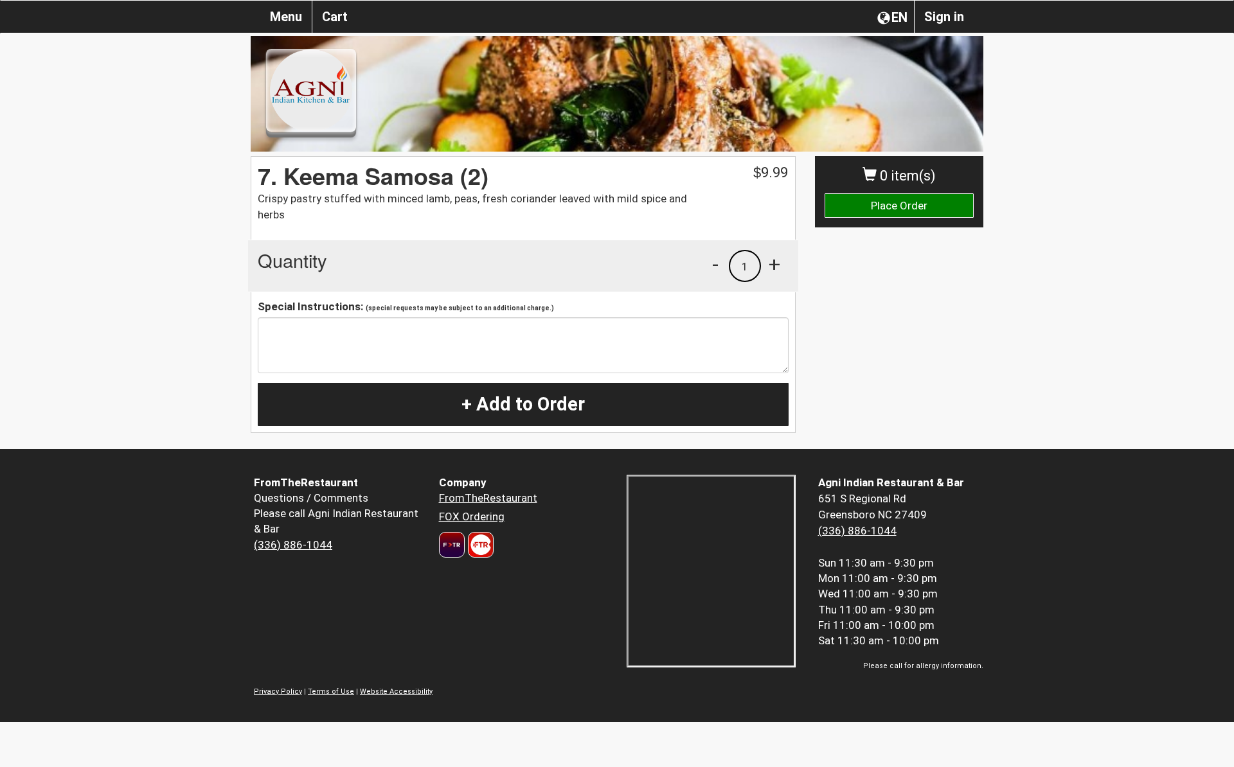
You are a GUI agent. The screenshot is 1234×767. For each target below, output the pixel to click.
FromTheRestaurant (488, 497)
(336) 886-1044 (293, 544)
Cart (335, 16)
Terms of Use (331, 691)
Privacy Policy (278, 691)
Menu (286, 16)
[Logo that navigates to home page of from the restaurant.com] (452, 545)
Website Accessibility (396, 691)
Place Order (899, 205)
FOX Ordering (472, 516)
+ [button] (774, 264)
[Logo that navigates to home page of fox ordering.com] (479, 545)
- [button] (715, 264)
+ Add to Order (523, 404)
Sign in (944, 16)
